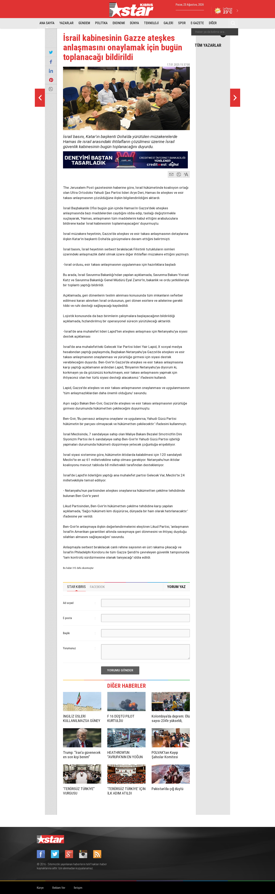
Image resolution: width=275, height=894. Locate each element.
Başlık (66, 633)
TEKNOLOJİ (151, 23)
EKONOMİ (119, 23)
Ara (233, 23)
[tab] (76, 587)
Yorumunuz (69, 648)
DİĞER (213, 23)
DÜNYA (134, 23)
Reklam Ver (58, 887)
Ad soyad (68, 603)
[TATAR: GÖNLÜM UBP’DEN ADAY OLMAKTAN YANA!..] (235, 98)
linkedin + (185, 72)
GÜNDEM (84, 23)
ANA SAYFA (46, 23)
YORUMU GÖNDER (120, 670)
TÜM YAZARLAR (208, 45)
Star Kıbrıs (133, 10)
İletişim (78, 887)
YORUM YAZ (176, 586)
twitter (175, 72)
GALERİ (168, 23)
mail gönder (171, 174)
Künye (40, 887)
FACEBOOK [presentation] (97, 587)
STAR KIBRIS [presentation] (76, 586)
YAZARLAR (66, 23)
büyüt (186, 174)
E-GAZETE (197, 23)
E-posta (67, 618)
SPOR (182, 23)
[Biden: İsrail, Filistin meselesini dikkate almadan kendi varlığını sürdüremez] (40, 98)
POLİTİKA (101, 23)
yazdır (178, 174)
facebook (165, 72)
